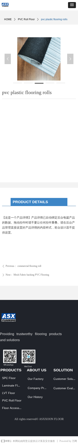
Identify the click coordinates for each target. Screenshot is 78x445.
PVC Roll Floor (26, 19)
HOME (8, 19)
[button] (72, 5)
